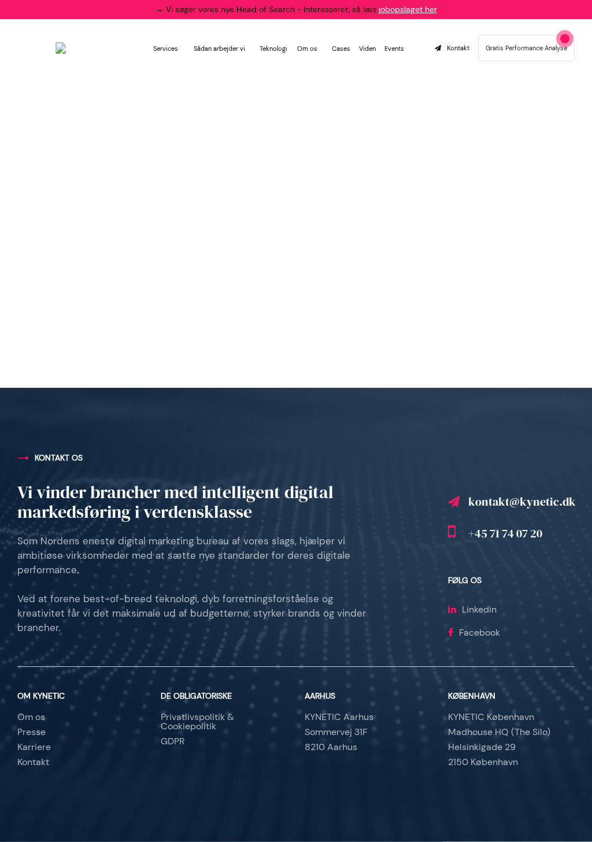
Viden (367, 48)
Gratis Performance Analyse (526, 48)
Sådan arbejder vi (219, 48)
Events (394, 48)
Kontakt (458, 48)
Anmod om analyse (356, 367)
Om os (307, 48)
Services (165, 48)
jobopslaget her (408, 9)
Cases (341, 48)
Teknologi (273, 48)
